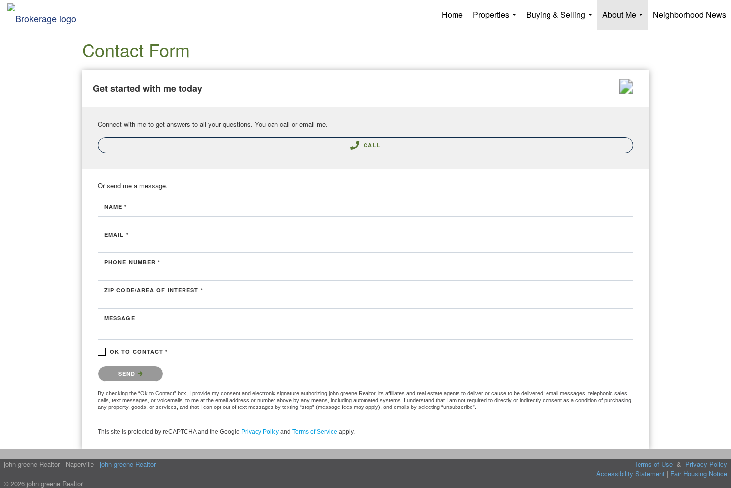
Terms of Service (314, 431)
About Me (624, 19)
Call (371, 145)
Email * (116, 234)
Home (452, 14)
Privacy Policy (260, 431)
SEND (128, 373)
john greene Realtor (128, 464)
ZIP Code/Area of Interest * (153, 290)
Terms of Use (653, 464)
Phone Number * (132, 262)
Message (119, 318)
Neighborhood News (689, 14)
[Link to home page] (46, 15)
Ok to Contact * (139, 351)
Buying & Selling (561, 19)
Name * (115, 206)
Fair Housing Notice (698, 473)
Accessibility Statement (630, 473)
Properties (496, 19)
